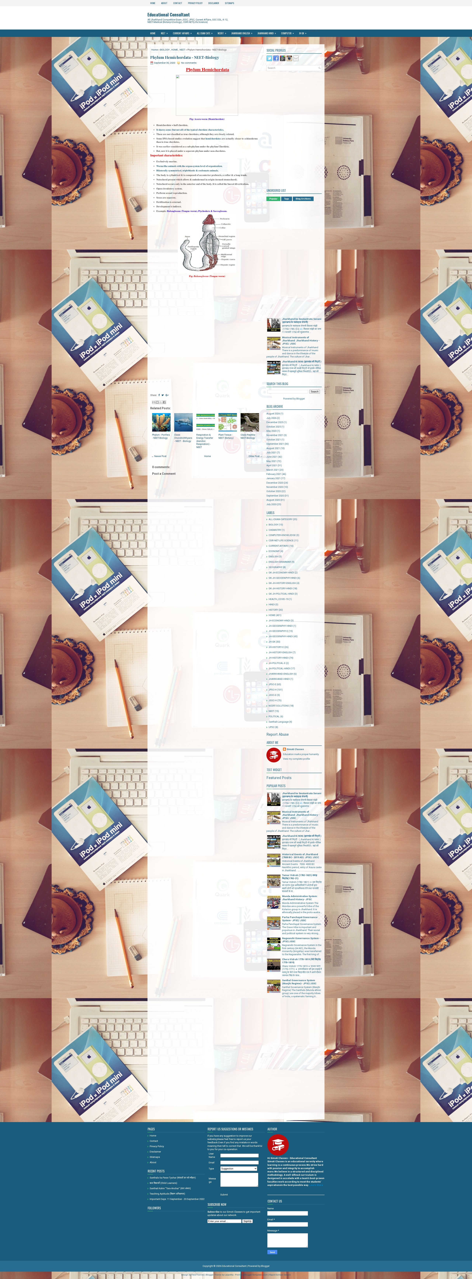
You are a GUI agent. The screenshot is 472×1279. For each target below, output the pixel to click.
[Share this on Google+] (167, 395)
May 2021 (271, 461)
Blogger (300, 398)
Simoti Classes (295, 749)
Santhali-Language (279, 721)
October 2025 (273, 426)
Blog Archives (303, 199)
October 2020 (273, 491)
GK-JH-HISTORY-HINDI (280, 588)
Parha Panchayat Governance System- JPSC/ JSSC (299, 919)
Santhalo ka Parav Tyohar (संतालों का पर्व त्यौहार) (173, 1177)
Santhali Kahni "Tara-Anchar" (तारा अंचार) (170, 1188)
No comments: (189, 62)
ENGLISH (273, 556)
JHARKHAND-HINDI (279, 679)
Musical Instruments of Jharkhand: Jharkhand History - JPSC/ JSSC (301, 340)
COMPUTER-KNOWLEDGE (282, 535)
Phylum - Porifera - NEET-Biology (161, 436)
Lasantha (229, 1275)
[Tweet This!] (163, 395)
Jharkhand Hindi (267, 33)
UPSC (272, 727)
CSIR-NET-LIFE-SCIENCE (281, 540)
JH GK (302, 33)
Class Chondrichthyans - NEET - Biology (183, 437)
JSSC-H (273, 700)
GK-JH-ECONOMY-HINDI (281, 572)
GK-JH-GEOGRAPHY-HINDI (283, 578)
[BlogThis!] (157, 402)
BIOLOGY (165, 49)
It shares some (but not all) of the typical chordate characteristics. (190, 129)
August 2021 (273, 448)
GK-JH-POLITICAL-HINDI (281, 593)
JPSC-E (272, 684)
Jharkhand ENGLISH (241, 33)
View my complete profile (296, 758)
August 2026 (273, 413)
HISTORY (273, 609)
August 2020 (273, 500)
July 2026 (271, 418)
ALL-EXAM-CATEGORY (280, 519)
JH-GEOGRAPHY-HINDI (281, 636)
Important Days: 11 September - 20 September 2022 (177, 1199)
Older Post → (256, 456)
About (164, 3)
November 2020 (274, 487)
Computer (287, 33)
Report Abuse (277, 734)
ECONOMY (274, 551)
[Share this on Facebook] (159, 395)
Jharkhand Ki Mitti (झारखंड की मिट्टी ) (301, 361)
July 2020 (271, 504)
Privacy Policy (195, 3)
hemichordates (213, 138)
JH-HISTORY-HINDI (279, 657)
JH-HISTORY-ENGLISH (280, 652)
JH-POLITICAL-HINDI (279, 668)
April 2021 (271, 465)
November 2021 (274, 435)
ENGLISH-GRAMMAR (280, 561)
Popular (273, 199)
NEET (164, 33)
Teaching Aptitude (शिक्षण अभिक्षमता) (167, 1193)
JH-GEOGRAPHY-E (278, 631)
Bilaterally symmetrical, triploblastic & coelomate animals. (187, 170)
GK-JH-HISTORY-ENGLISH (282, 583)
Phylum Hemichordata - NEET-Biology (184, 57)
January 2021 (273, 478)
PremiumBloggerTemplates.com (251, 1275)
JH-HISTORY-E (276, 647)
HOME (174, 49)
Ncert (222, 33)
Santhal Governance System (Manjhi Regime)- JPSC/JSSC (299, 982)
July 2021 (271, 452)
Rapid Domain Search (280, 1275)
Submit (224, 1194)
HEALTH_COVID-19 (278, 599)
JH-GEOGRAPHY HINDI (281, 625)
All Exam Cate (205, 33)
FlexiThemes (198, 1275)
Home (152, 3)
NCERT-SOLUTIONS (279, 705)
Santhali (156, 40)
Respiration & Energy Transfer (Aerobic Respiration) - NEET (204, 441)
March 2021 (272, 469)
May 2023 (271, 431)
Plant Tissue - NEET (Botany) (226, 436)
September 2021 (275, 443)
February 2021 (273, 474)
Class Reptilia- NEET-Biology (248, 436)
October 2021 (273, 439)
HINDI (272, 604)
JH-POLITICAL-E (277, 663)
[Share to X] (161, 402)
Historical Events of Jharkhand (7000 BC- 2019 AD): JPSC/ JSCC (300, 856)
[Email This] (154, 402)
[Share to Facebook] (164, 402)
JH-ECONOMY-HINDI (279, 620)
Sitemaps (229, 3)
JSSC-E (272, 695)
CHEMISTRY (275, 530)
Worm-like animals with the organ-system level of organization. (189, 166)
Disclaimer (213, 3)
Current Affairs (182, 33)
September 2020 (275, 495)
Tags (286, 199)
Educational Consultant (169, 14)
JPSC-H (273, 689)
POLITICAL (274, 716)
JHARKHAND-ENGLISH (281, 673)
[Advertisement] (207, 315)
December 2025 (274, 422)
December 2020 (274, 482)
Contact (177, 3)
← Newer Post (158, 456)
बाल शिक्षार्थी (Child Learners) (163, 1183)
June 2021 (271, 456)
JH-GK (272, 641)
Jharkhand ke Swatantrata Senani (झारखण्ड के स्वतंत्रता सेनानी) (301, 320)
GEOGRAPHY (275, 567)
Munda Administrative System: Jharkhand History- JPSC (300, 898)
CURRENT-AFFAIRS (279, 545)
